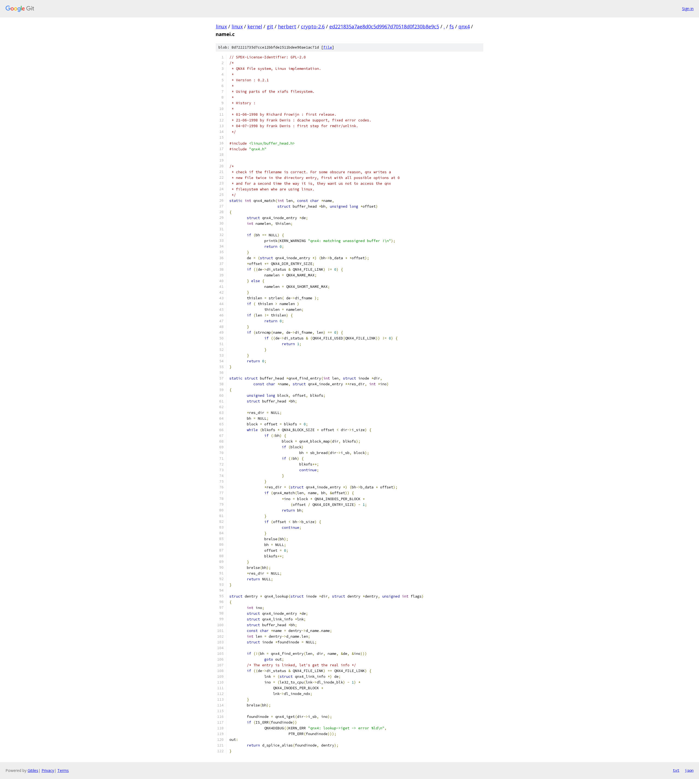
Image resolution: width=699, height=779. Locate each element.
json (689, 770)
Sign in (688, 8)
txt (676, 770)
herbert (287, 26)
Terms (63, 770)
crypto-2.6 (313, 26)
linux (221, 26)
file (327, 47)
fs (451, 26)
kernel (254, 26)
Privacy (48, 770)
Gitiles (33, 770)
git (270, 26)
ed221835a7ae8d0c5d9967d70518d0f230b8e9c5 (384, 26)
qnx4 (464, 26)
